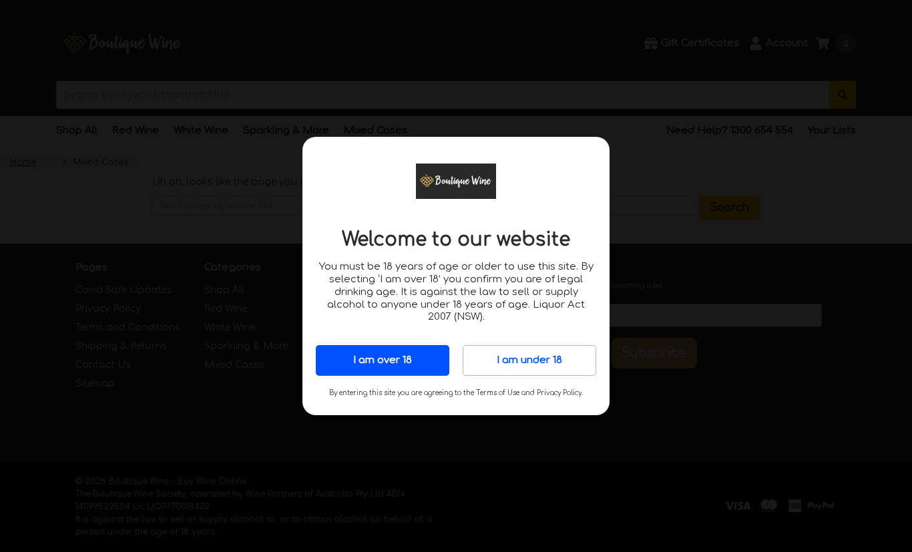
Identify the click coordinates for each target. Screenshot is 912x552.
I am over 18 (382, 360)
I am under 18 (529, 360)
